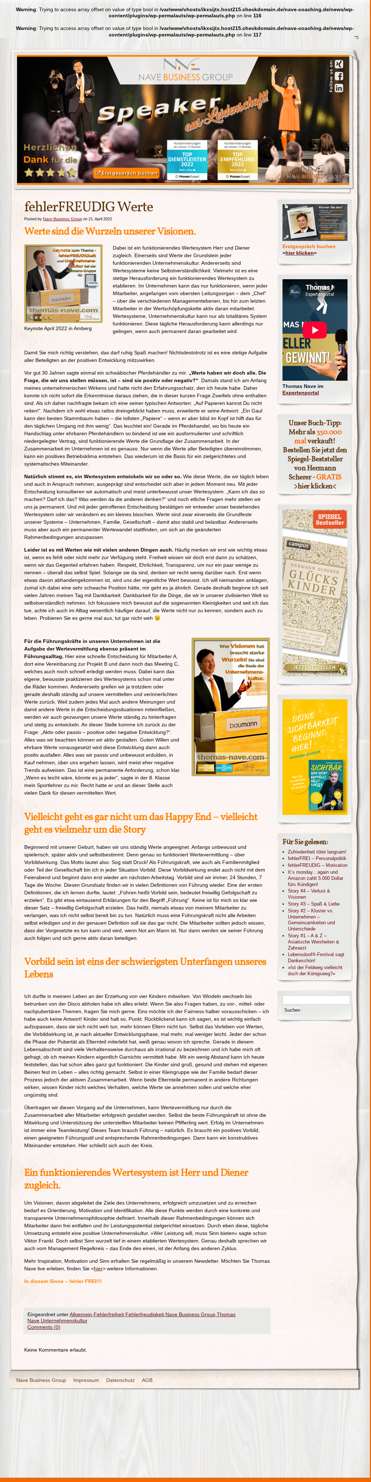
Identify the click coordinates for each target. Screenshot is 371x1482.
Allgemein (81, 1314)
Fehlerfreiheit (109, 1314)
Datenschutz (120, 1380)
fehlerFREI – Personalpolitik (317, 858)
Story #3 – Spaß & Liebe (314, 904)
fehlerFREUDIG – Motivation (318, 865)
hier (98, 1268)
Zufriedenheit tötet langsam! (317, 852)
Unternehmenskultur (64, 1320)
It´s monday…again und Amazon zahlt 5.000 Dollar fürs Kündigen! (315, 878)
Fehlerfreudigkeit (144, 1314)
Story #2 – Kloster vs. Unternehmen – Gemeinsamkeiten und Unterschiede (311, 920)
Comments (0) (43, 1327)
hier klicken (299, 253)
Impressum (86, 1380)
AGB (147, 1380)
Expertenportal (300, 393)
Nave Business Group (62, 219)
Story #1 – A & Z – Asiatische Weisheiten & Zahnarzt (313, 942)
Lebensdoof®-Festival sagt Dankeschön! (316, 957)
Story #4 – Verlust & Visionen (309, 894)
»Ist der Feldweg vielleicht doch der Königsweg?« (315, 970)
